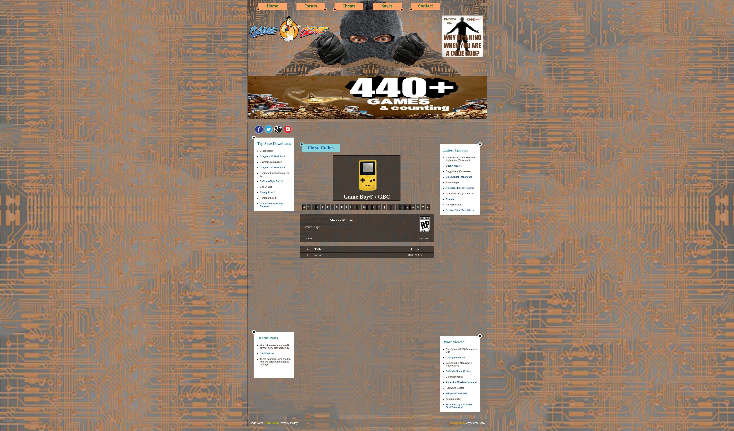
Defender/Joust (454, 377)
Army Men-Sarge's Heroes (460, 193)
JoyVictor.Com (475, 422)
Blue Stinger (452, 182)
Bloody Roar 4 (267, 192)
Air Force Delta (454, 204)
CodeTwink (257, 422)
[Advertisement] (274, 271)
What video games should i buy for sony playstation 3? (274, 346)
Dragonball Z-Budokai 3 (272, 156)
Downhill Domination (271, 162)
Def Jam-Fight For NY (271, 181)
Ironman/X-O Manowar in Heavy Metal (459, 364)
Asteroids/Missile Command (461, 382)
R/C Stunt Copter (455, 388)
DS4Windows (267, 353)
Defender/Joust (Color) (458, 371)
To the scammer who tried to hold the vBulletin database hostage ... (275, 362)
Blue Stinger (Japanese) (459, 177)
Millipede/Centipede (456, 393)
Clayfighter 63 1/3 (455, 357)
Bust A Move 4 (454, 166)
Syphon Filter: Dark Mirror (460, 210)
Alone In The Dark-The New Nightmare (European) (460, 159)
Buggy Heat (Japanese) (458, 171)
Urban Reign (266, 151)
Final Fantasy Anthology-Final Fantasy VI (459, 406)
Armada (450, 199)
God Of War (266, 187)
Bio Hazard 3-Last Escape (460, 188)
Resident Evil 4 (268, 198)
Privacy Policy (289, 422)
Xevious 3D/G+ (454, 399)
